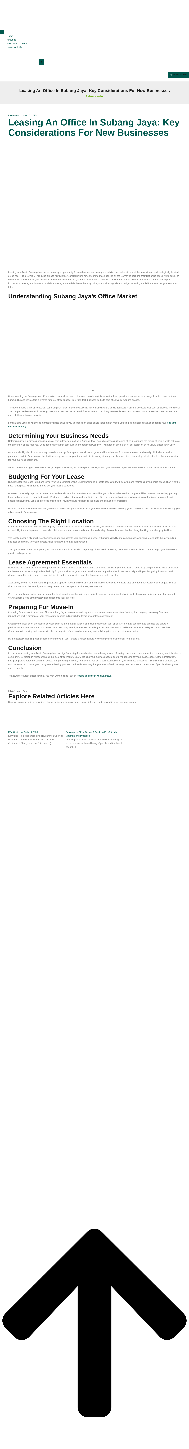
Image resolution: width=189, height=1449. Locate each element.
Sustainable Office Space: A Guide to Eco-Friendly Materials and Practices (91, 734)
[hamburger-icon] (2, 32)
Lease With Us (14, 47)
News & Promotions (17, 43)
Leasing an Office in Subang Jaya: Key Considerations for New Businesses (94, 127)
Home (10, 36)
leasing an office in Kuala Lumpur (94, 676)
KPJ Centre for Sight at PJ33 (23, 732)
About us (11, 39)
